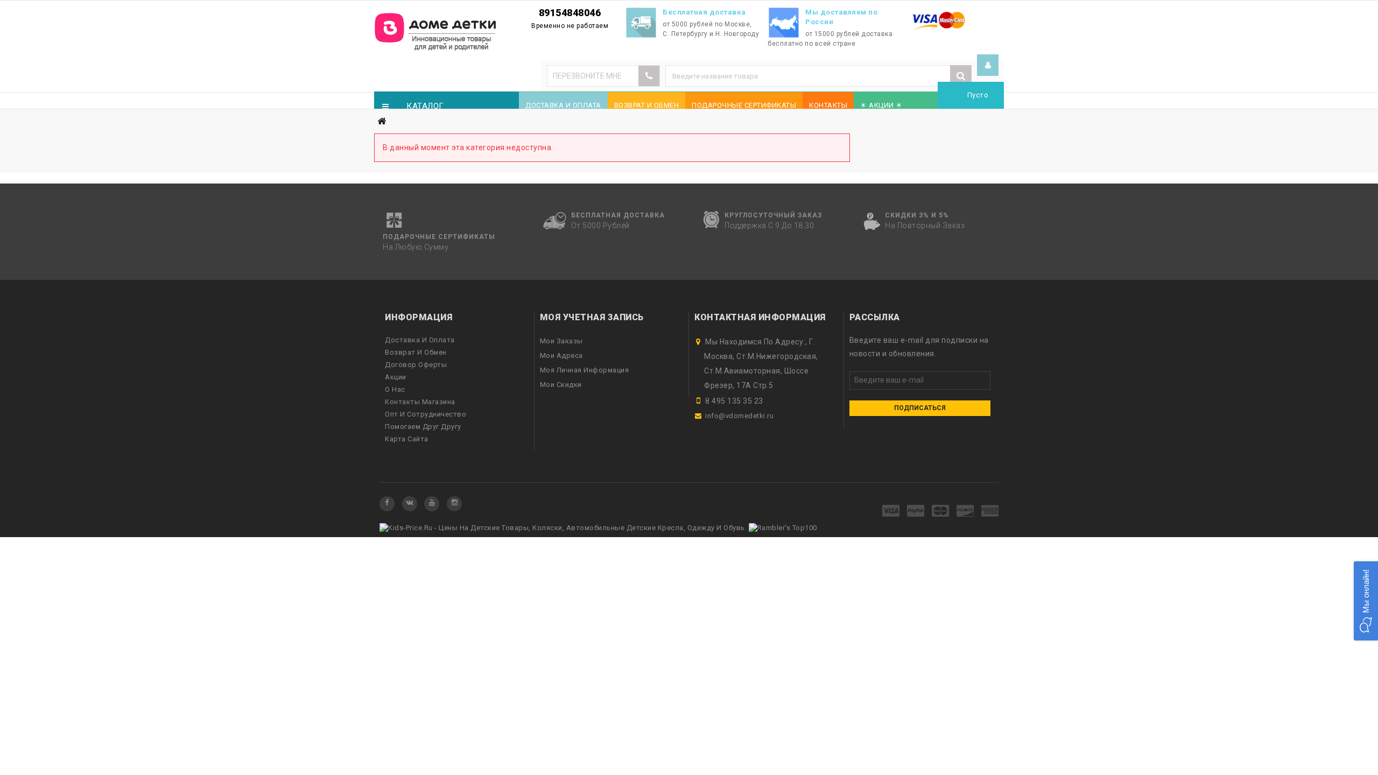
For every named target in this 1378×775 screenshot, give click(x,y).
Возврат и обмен (646, 105)
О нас (395, 389)
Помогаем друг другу (423, 426)
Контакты (828, 105)
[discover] (965, 512)
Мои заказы (561, 341)
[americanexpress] (990, 512)
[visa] (891, 512)
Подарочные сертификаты (744, 105)
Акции (395, 377)
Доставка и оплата (563, 105)
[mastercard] (941, 512)
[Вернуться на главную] (381, 121)
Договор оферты (416, 365)
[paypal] (916, 512)
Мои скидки (561, 385)
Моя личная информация (584, 370)
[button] (1366, 600)
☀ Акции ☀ (881, 105)
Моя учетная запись (592, 317)
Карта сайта (406, 439)
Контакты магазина (420, 402)
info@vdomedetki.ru (739, 416)
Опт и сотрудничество (425, 414)
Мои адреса (561, 355)
